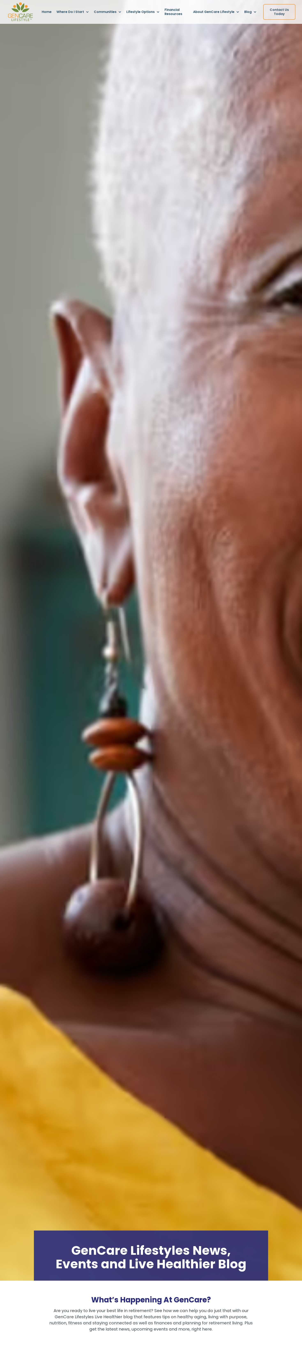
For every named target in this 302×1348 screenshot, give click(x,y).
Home (47, 11)
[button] (72, 12)
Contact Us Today (279, 11)
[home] (20, 12)
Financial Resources (173, 11)
